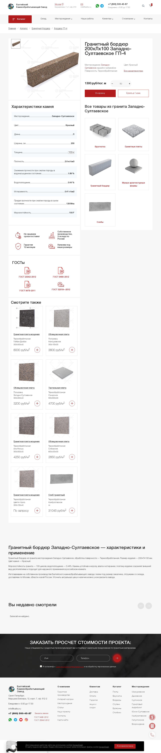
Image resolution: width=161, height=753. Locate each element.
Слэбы (100, 222)
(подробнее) (78, 745)
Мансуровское (138, 692)
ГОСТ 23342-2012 (41, 720)
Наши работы (87, 19)
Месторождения (62, 19)
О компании (127, 19)
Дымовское (137, 696)
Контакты (148, 19)
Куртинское (137, 700)
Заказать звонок (41, 713)
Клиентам (106, 19)
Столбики (117, 712)
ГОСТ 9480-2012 (41, 717)
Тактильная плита (57, 388)
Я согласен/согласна (125, 746)
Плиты (115, 692)
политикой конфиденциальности (70, 667)
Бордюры (117, 700)
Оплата (93, 696)
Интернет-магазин (65, 699)
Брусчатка (100, 147)
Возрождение (138, 724)
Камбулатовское (139, 716)
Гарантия (94, 700)
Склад (43, 19)
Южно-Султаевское (140, 711)
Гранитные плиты (133, 147)
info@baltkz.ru (14, 709)
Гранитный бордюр (100, 186)
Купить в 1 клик (133, 93)
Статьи (60, 707)
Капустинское (138, 720)
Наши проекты (63, 711)
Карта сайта (62, 720)
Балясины (117, 708)
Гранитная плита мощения (26, 334)
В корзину (100, 93)
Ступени (116, 704)
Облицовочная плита (58, 334)
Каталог (21, 19)
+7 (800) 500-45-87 (118, 4)
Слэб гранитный (56, 495)
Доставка (94, 692)
